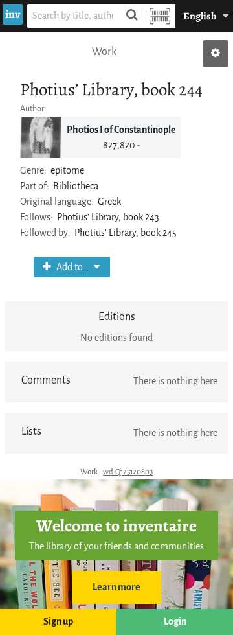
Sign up (58, 622)
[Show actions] (215, 53)
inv (12, 14)
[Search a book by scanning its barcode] (159, 16)
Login (175, 622)
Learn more (116, 587)
